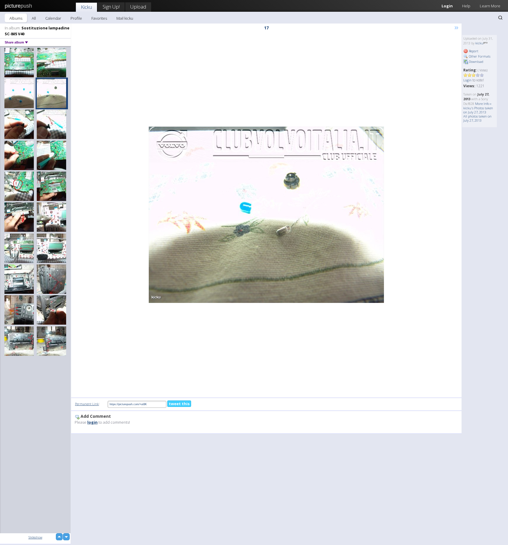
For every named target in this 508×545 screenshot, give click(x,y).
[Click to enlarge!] (266, 215)
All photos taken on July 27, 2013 (477, 118)
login (92, 422)
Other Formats (479, 56)
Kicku (86, 7)
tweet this (179, 403)
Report (473, 51)
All (34, 18)
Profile (76, 18)
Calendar (53, 18)
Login (447, 6)
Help (466, 6)
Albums (15, 18)
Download (475, 61)
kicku (479, 43)
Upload (138, 6)
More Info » (483, 103)
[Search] (500, 17)
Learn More (490, 6)
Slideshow (35, 537)
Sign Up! (111, 6)
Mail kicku (124, 18)
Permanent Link (87, 404)
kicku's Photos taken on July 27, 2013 (478, 110)
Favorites (99, 18)
